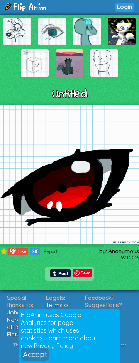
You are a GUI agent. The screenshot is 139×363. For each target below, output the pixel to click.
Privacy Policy (53, 346)
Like (17, 251)
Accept (35, 354)
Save (85, 273)
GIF (35, 251)
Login (124, 6)
